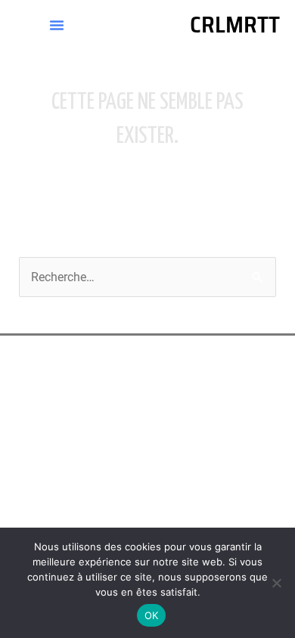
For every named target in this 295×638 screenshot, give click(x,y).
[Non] (276, 582)
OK (151, 615)
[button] (56, 25)
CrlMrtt (235, 24)
